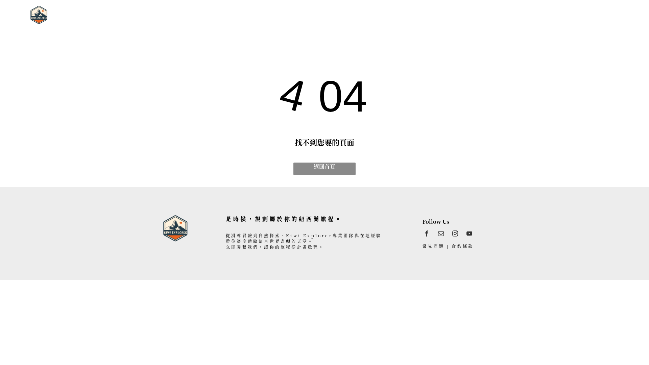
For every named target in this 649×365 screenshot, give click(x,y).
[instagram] (455, 234)
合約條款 (463, 246)
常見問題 (433, 246)
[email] (441, 234)
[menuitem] (226, 13)
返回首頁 (324, 166)
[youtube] (469, 234)
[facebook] (427, 234)
